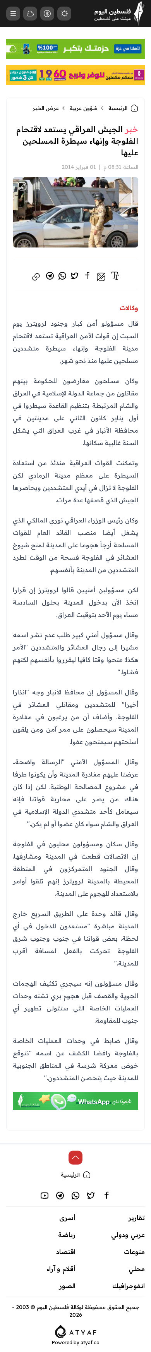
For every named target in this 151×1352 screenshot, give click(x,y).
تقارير (137, 1217)
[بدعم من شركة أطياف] (75, 1331)
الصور (67, 1286)
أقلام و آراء (61, 1269)
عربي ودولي (128, 1235)
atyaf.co (90, 1342)
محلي (137, 1269)
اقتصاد (66, 1252)
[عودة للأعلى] (75, 1158)
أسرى (67, 1217)
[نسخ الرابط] (36, 277)
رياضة (67, 1235)
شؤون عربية (84, 108)
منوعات (134, 1252)
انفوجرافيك (128, 1286)
